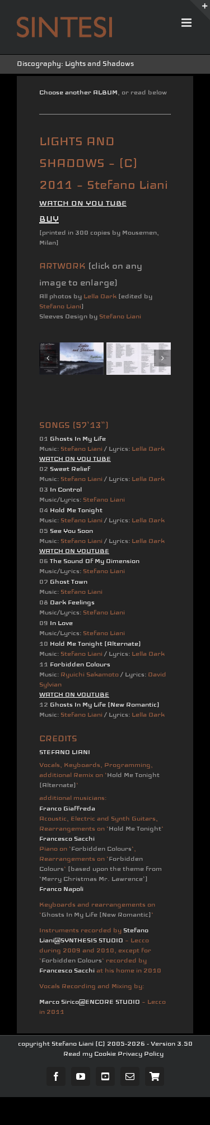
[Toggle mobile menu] (187, 22)
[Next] (162, 358)
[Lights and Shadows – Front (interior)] (138, 358)
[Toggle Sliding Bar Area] (200, 10)
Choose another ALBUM (78, 92)
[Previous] (47, 358)
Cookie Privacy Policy (129, 1053)
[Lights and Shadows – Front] (71, 358)
